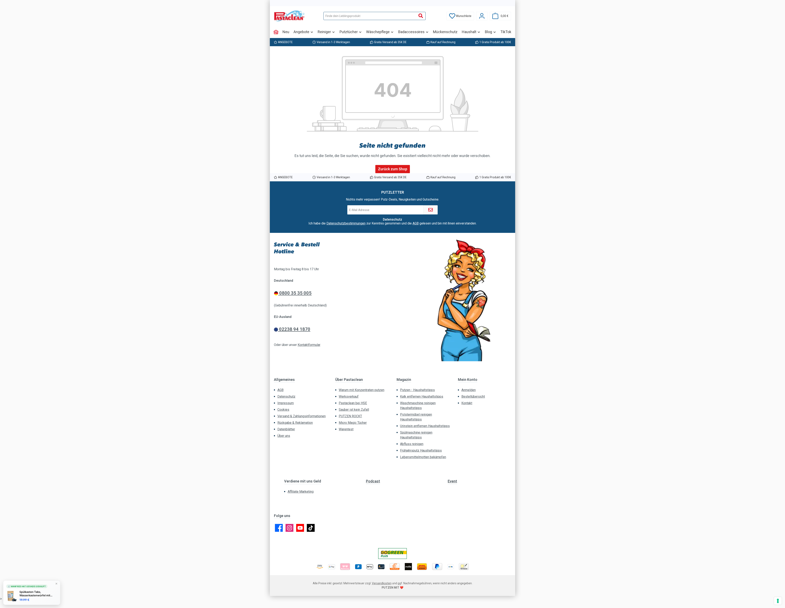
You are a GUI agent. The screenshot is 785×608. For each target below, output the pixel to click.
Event (452, 481)
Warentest (346, 429)
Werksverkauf (349, 396)
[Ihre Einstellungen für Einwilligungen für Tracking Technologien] (778, 601)
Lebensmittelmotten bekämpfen (423, 457)
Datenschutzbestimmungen (346, 223)
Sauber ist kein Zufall (354, 410)
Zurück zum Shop (392, 169)
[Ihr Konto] (482, 16)
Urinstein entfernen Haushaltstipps (425, 426)
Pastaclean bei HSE (353, 403)
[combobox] (369, 16)
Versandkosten (381, 583)
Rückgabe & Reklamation (295, 423)
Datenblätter (286, 429)
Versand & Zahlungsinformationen (301, 416)
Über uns (283, 436)
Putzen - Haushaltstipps (417, 390)
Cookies (283, 410)
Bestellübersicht (473, 396)
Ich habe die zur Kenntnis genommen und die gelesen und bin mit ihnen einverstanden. (392, 223)
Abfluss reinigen (411, 444)
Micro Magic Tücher (353, 423)
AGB (416, 223)
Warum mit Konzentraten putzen (361, 390)
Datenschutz (286, 396)
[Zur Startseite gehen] (289, 16)
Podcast (373, 481)
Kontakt (466, 403)
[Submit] (430, 209)
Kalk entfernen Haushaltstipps (421, 396)
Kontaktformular (309, 345)
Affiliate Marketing (301, 492)
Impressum (285, 403)
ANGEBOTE (285, 42)
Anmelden (468, 390)
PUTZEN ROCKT (350, 416)
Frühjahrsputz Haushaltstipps (421, 450)
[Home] (276, 32)
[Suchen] (421, 16)
